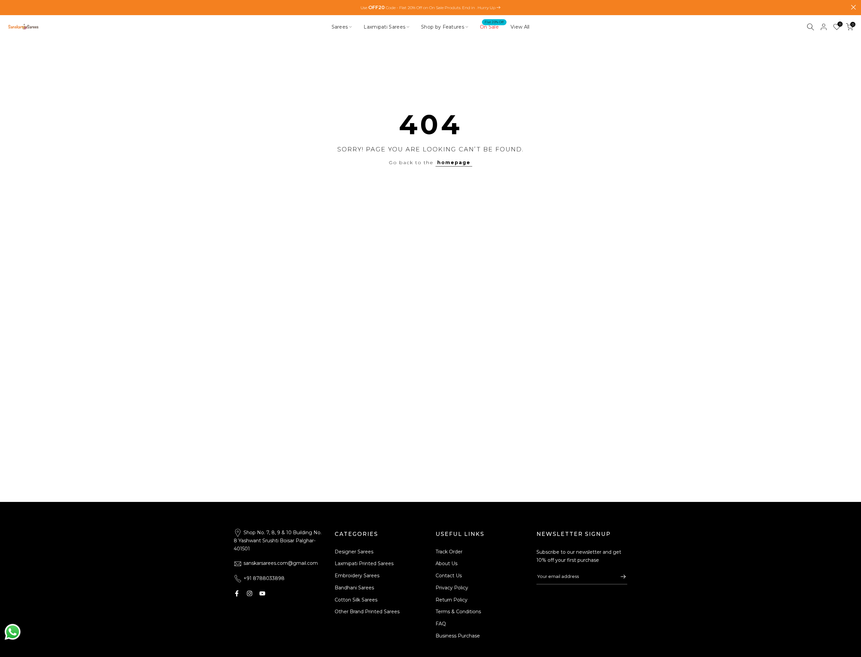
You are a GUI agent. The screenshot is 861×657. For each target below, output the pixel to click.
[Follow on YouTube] (262, 593)
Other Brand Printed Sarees (367, 612)
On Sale (492, 26)
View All (520, 27)
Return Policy (451, 600)
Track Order (449, 552)
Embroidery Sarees (357, 576)
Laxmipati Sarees (384, 27)
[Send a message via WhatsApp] (12, 632)
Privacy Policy (452, 588)
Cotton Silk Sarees (356, 600)
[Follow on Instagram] (250, 593)
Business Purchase (458, 636)
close (7, 7)
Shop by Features (442, 27)
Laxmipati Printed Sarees (364, 563)
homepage (454, 162)
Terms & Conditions (458, 612)
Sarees (340, 27)
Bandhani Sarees (354, 588)
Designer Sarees (354, 552)
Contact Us (449, 576)
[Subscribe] (620, 576)
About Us (446, 563)
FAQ (441, 624)
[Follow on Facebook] (237, 593)
